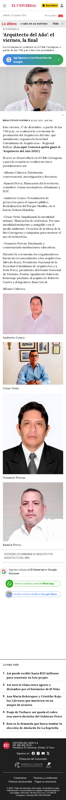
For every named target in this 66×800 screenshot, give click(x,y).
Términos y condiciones (45, 778)
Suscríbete (51, 5)
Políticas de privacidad (20, 782)
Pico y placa (50, 15)
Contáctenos (20, 778)
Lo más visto (11, 664)
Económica (11, 29)
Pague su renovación (45, 782)
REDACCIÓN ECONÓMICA (16, 120)
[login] (61, 5)
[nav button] (4, 5)
